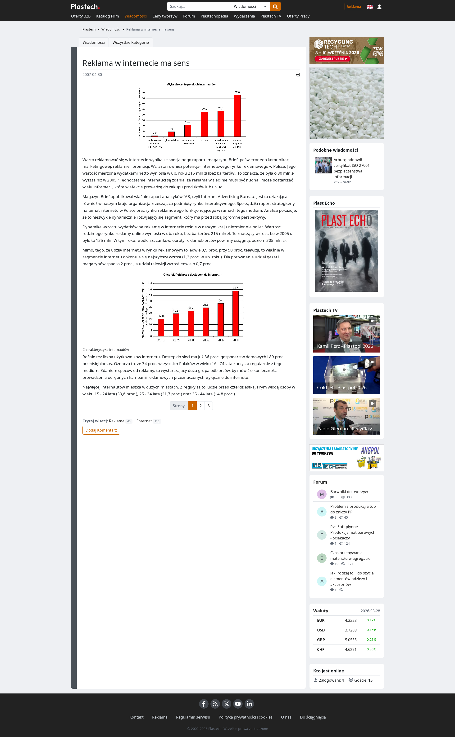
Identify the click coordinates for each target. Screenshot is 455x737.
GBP (321, 639)
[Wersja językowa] (370, 6)
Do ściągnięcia (313, 717)
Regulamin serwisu (193, 717)
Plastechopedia (214, 16)
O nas (286, 717)
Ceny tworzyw (164, 16)
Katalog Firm (107, 16)
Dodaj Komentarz (101, 430)
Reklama (354, 6)
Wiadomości (136, 16)
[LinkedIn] (249, 704)
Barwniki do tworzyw (349, 491)
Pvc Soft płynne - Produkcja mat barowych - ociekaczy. (352, 532)
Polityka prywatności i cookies (246, 717)
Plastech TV (271, 16)
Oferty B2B (81, 16)
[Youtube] (238, 704)
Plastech (89, 29)
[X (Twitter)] (226, 704)
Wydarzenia (244, 16)
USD (321, 630)
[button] (379, 6)
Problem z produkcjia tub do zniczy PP (353, 509)
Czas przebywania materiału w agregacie (350, 555)
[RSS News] (215, 704)
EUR (321, 620)
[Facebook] (204, 704)
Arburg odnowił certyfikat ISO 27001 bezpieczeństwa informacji (352, 168)
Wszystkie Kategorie (131, 42)
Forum (189, 16)
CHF (320, 649)
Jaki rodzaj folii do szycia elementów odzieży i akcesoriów (352, 578)
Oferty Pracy (298, 16)
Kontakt (136, 717)
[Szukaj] (275, 6)
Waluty (320, 610)
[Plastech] (85, 6)
